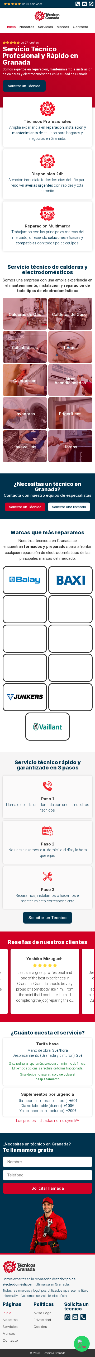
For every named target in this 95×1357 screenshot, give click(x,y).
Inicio (11, 27)
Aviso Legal (43, 1313)
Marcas (63, 27)
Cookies (40, 1326)
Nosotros (27, 27)
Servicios (45, 27)
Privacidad (42, 1320)
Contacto (80, 27)
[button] (61, 981)
